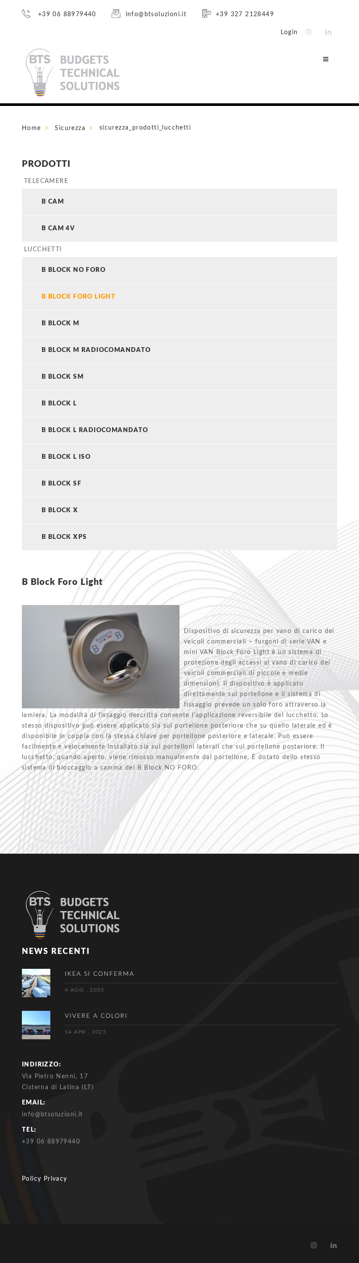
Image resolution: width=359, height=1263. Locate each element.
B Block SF (61, 484)
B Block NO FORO (74, 270)
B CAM (53, 202)
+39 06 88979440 (65, 14)
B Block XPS (64, 537)
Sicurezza (70, 128)
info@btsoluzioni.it (156, 14)
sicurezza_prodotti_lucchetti (145, 128)
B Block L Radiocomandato (95, 430)
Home (31, 128)
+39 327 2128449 (245, 14)
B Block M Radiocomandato (96, 350)
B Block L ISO (66, 457)
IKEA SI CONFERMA (99, 974)
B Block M (61, 323)
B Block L (59, 404)
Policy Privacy (44, 1179)
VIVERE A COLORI (96, 1016)
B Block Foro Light (79, 297)
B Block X (60, 510)
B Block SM (63, 377)
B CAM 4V (58, 228)
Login (289, 32)
